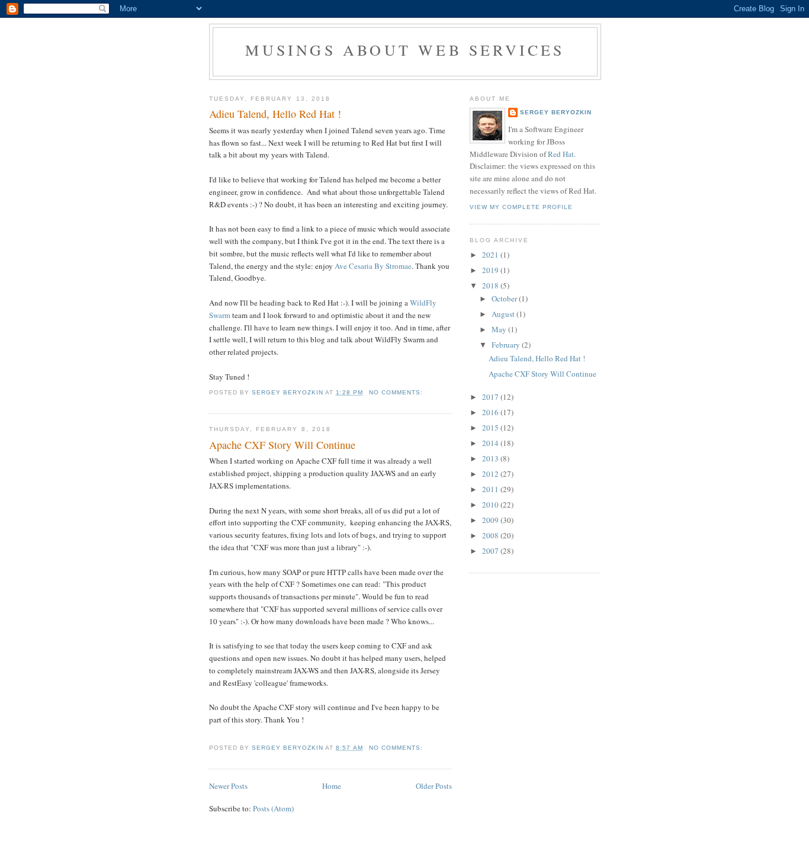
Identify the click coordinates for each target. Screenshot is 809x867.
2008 (491, 535)
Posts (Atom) (273, 808)
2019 (491, 270)
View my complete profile (521, 207)
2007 (491, 550)
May (500, 329)
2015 (491, 427)
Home (331, 786)
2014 (491, 443)
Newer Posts (228, 786)
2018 (491, 285)
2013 (491, 458)
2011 (491, 489)
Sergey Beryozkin (556, 112)
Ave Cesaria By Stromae (373, 266)
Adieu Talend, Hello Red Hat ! (275, 114)
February (507, 344)
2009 (491, 520)
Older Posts (434, 786)
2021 (491, 254)
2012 (491, 473)
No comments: (397, 392)
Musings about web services (404, 50)
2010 (491, 504)
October (505, 298)
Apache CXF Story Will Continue (282, 445)
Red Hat (561, 154)
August (504, 314)
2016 (491, 412)
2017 (491, 396)
